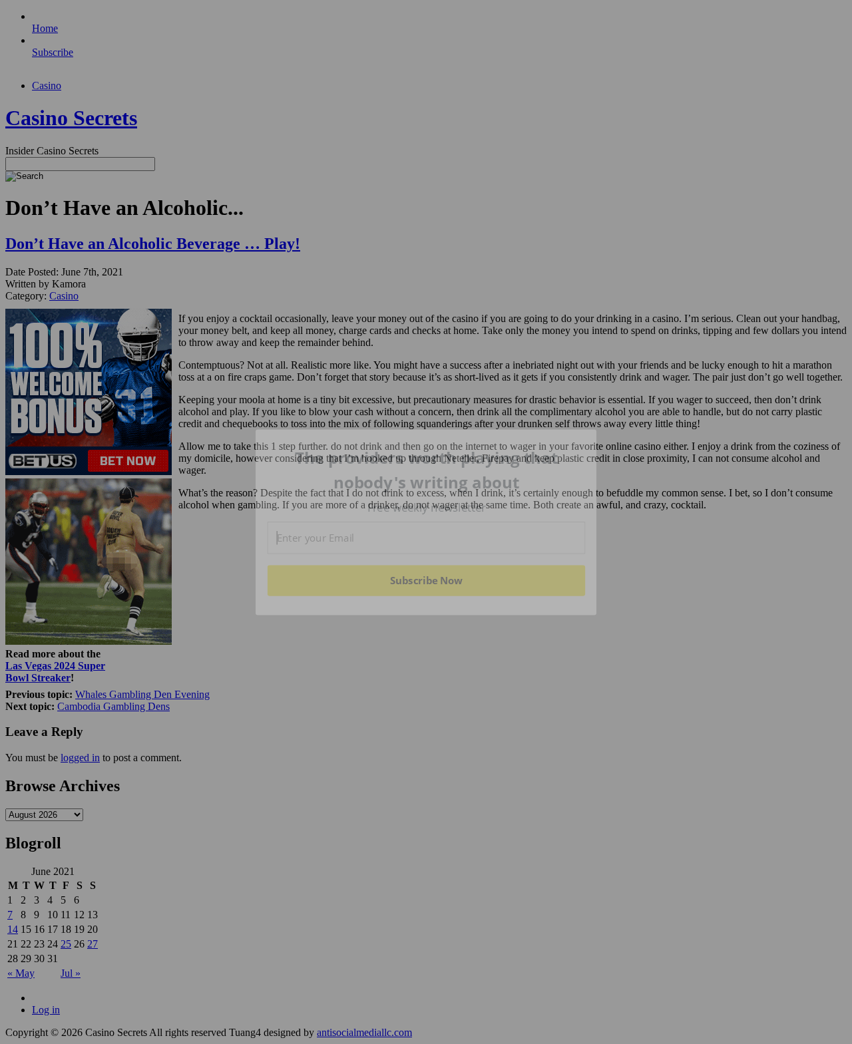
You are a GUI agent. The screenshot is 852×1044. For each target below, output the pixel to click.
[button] (427, 470)
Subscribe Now (426, 580)
